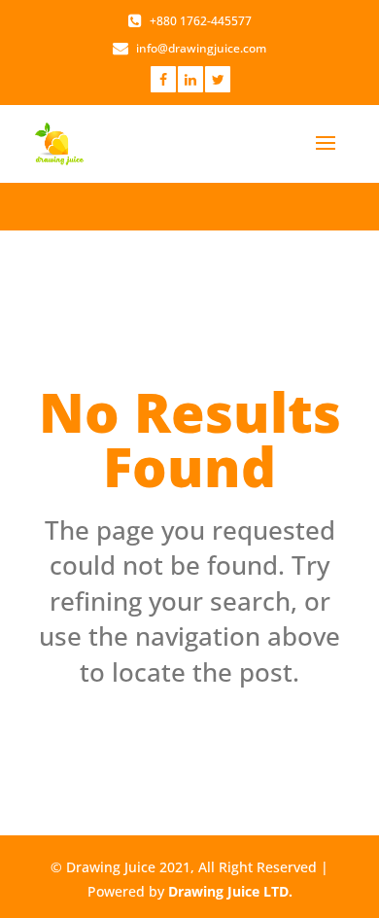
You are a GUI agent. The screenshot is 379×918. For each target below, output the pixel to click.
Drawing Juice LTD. (230, 891)
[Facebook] (163, 79)
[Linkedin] (190, 79)
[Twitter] (217, 79)
